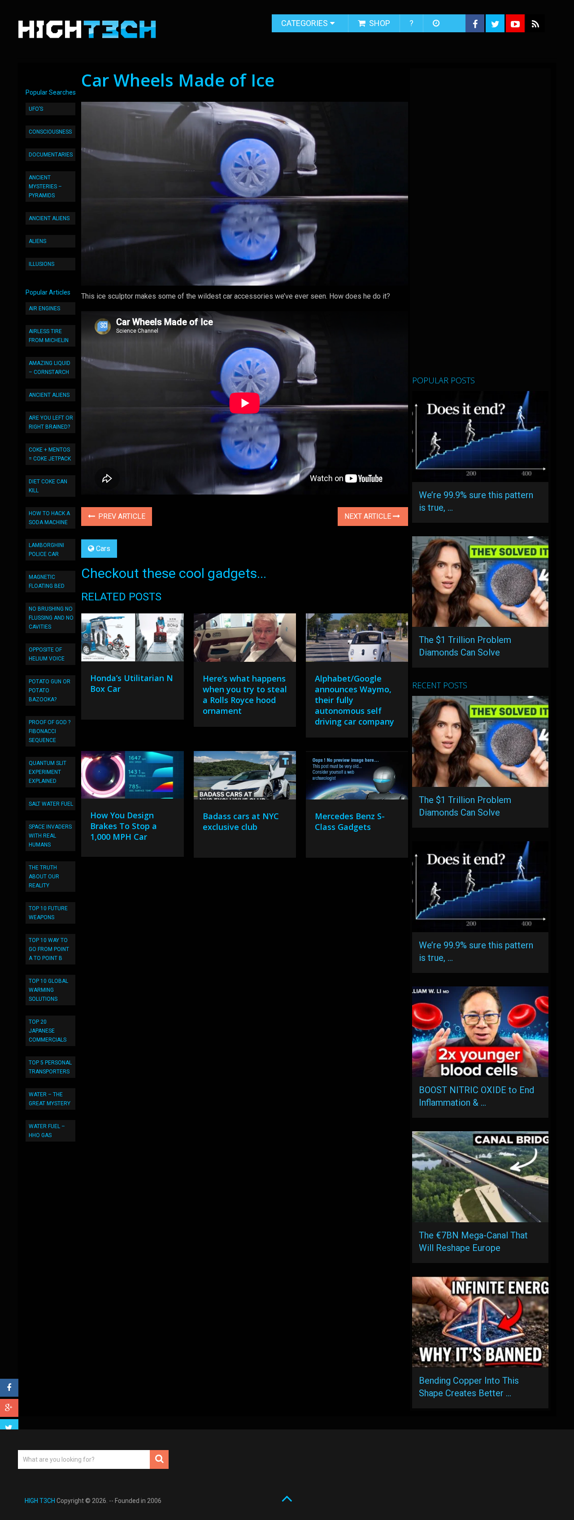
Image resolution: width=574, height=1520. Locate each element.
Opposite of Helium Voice (47, 654)
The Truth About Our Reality (44, 876)
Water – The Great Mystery (49, 1099)
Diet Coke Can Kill (48, 486)
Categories (304, 23)
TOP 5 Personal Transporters (50, 1067)
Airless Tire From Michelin (49, 335)
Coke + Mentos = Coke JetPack (50, 454)
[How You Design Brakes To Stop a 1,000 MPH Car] (132, 777)
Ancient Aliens (49, 218)
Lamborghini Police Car (46, 549)
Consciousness (50, 132)
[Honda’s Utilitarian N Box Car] (132, 639)
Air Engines (44, 308)
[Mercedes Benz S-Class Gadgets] (357, 777)
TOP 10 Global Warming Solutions (48, 990)
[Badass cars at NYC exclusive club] (245, 777)
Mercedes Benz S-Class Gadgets (350, 821)
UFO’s (36, 109)
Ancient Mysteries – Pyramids (45, 186)
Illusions (41, 264)
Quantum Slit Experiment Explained (47, 772)
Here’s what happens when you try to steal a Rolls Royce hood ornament (245, 694)
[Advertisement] (479, 225)
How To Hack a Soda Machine (49, 517)
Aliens (37, 241)
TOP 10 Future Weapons (48, 913)
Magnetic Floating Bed (47, 581)
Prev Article (120, 516)
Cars (103, 548)
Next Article (368, 516)
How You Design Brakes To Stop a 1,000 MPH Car (123, 826)
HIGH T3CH (40, 1500)
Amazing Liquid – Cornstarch (49, 367)
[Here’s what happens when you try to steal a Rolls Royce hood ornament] (245, 639)
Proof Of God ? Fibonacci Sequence (49, 731)
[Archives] (437, 23)
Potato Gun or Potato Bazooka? (49, 690)
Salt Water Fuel (51, 804)
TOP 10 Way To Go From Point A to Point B (49, 949)
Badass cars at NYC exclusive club (241, 821)
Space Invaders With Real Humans (50, 836)
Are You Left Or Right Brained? (51, 422)
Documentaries (51, 155)
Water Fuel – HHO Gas (47, 1130)
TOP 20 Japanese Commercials (47, 1031)
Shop (378, 23)
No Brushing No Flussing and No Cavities (51, 618)
